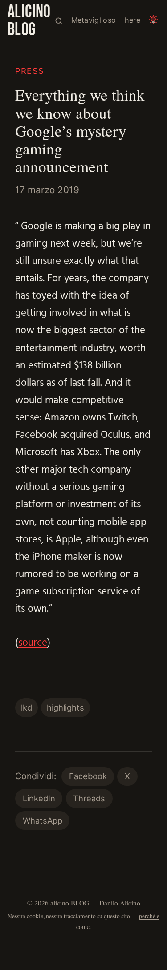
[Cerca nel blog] (59, 20)
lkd (26, 707)
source (32, 643)
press (29, 71)
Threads (89, 798)
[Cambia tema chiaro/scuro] (153, 20)
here (132, 20)
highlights (65, 707)
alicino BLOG (29, 20)
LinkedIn (39, 798)
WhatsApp (42, 820)
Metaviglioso (93, 20)
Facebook (88, 776)
